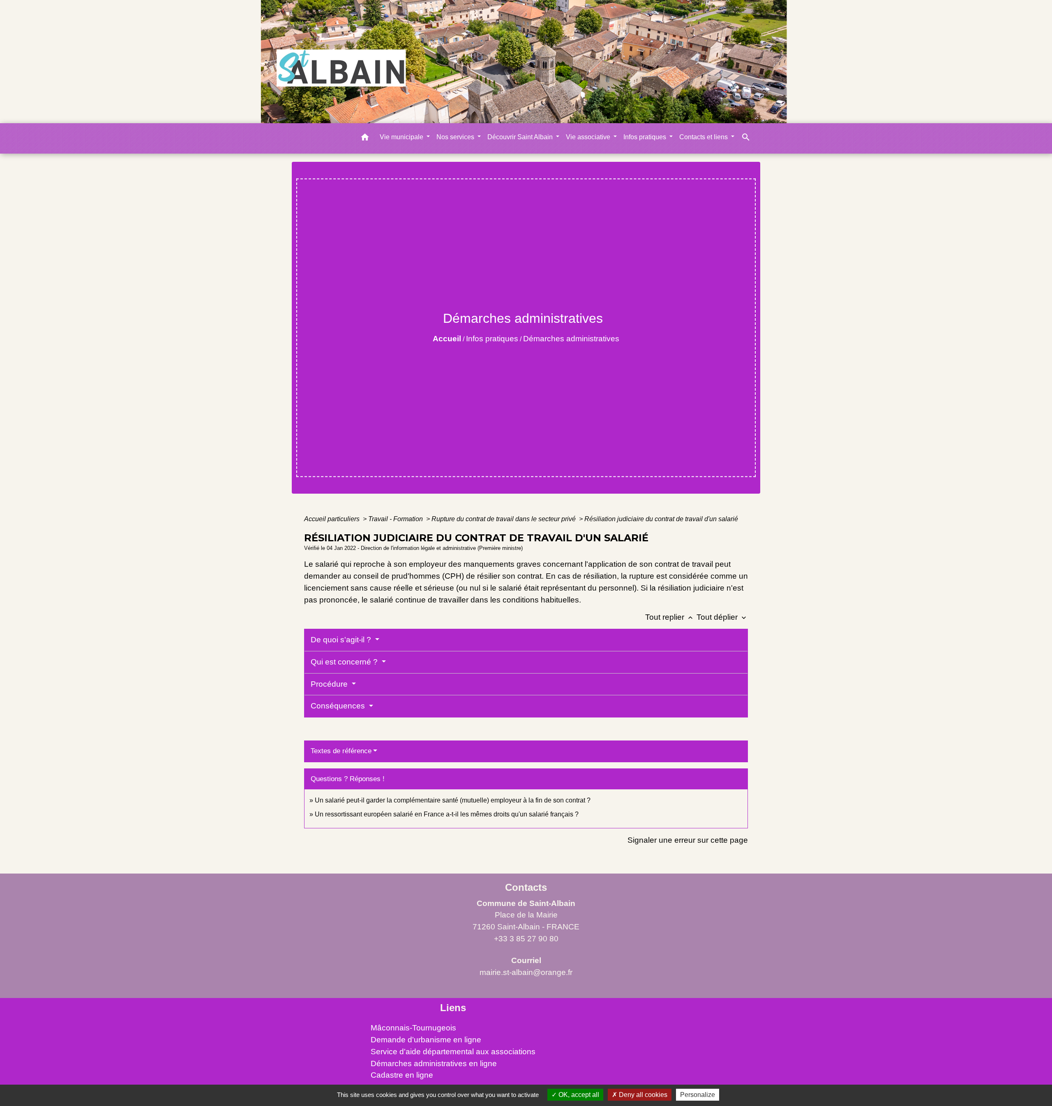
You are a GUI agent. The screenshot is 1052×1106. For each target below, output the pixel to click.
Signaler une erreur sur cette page (688, 840)
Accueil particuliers (332, 518)
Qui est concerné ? (345, 662)
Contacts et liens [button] (704, 136)
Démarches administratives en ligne (434, 1063)
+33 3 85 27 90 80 (526, 938)
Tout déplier (722, 617)
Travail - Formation (396, 518)
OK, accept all (578, 1094)
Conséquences (339, 705)
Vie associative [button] (589, 136)
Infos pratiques (492, 338)
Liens (453, 1007)
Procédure (330, 684)
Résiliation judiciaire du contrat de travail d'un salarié (661, 518)
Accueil (447, 338)
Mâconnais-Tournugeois (413, 1027)
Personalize (697, 1094)
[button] (364, 138)
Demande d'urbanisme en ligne (426, 1039)
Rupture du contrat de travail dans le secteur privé (504, 518)
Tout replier (669, 617)
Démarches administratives (571, 338)
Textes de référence (341, 751)
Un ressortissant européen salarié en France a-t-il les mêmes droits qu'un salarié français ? (447, 814)
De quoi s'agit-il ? (342, 639)
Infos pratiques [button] (645, 136)
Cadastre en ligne (402, 1075)
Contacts (526, 887)
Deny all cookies (642, 1094)
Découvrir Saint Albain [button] (520, 136)
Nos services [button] (456, 136)
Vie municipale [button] (402, 136)
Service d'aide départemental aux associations (453, 1051)
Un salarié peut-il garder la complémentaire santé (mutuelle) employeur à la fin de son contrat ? (453, 800)
